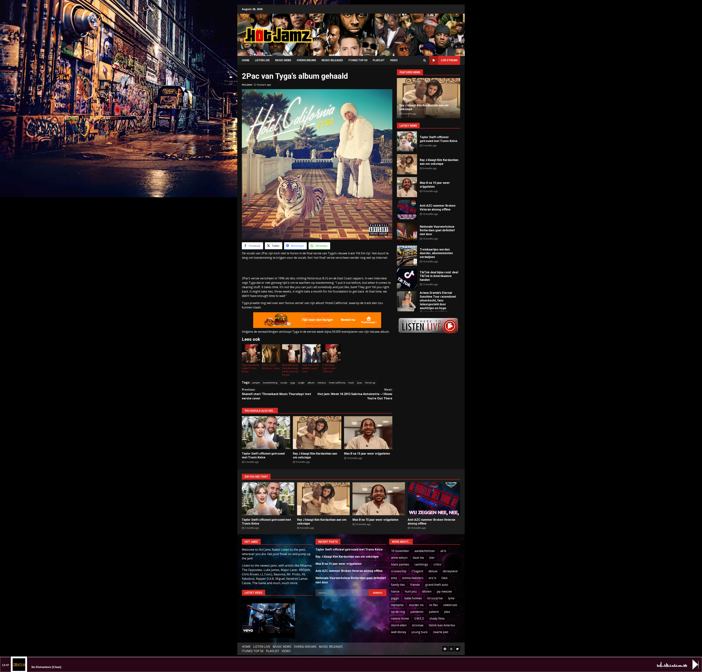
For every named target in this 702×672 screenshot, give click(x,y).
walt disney (398, 632)
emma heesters (412, 578)
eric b (432, 578)
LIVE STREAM (449, 60)
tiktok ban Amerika (442, 625)
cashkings (421, 564)
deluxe (433, 571)
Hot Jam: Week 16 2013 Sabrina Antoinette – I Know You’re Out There (355, 394)
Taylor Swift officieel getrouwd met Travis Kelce (266, 432)
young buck (420, 632)
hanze (395, 591)
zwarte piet (440, 632)
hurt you (411, 591)
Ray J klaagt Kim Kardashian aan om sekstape (317, 432)
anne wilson (399, 558)
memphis (397, 605)
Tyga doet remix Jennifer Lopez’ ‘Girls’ (310, 368)
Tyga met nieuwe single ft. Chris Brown (250, 368)
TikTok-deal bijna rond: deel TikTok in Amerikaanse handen (407, 278)
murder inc (416, 605)
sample (256, 382)
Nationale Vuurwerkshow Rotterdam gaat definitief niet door (407, 233)
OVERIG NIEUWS (306, 60)
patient (434, 612)
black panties (400, 564)
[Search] (424, 60)
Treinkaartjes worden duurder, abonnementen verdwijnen (407, 256)
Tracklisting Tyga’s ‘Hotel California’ (328, 368)
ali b (443, 551)
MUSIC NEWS (283, 60)
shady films (437, 618)
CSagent (417, 571)
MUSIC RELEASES (332, 60)
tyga (292, 382)
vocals (283, 382)
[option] (428, 98)
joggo (395, 598)
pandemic (417, 612)
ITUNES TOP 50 (357, 60)
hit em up (370, 382)
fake (444, 578)
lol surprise (435, 598)
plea (447, 612)
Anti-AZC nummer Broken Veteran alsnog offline (407, 210)
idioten (426, 591)
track (351, 382)
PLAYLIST (379, 60)
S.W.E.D (419, 618)
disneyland (450, 571)
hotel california (337, 382)
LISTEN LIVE (262, 60)
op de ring (398, 612)
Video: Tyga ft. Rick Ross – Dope (271, 366)
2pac (359, 382)
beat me (418, 558)
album (310, 382)
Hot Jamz (247, 84)
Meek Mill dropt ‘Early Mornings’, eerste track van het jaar (290, 369)
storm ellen (399, 625)
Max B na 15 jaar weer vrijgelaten (368, 432)
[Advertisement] (397, 32)
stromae (417, 625)
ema (394, 578)
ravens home (400, 618)
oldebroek (450, 605)
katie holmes (413, 598)
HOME (245, 60)
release (321, 382)
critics (437, 564)
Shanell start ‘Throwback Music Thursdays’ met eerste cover (276, 394)
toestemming (270, 382)
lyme (451, 598)
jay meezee (444, 591)
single (301, 382)
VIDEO (394, 60)
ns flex (433, 605)
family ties (398, 585)
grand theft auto (436, 585)
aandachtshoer (424, 551)
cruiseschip (398, 571)
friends (415, 585)
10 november (400, 551)
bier (432, 558)
